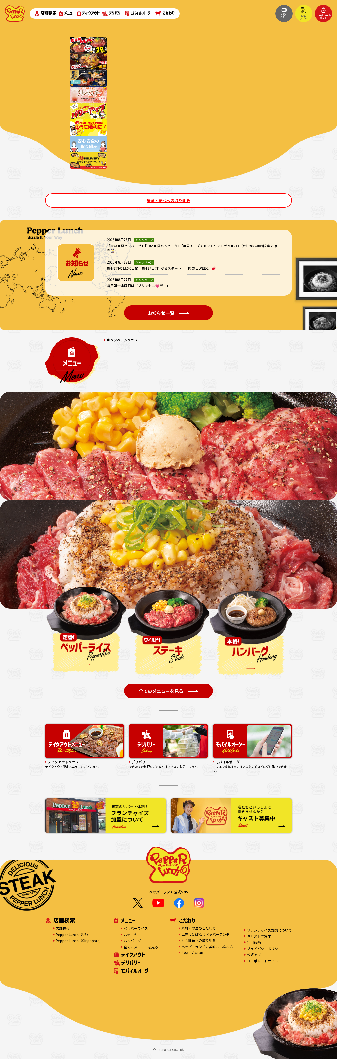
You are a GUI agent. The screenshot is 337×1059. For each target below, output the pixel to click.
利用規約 (254, 942)
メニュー (69, 13)
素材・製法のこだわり (198, 928)
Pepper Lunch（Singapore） (79, 940)
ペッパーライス (136, 928)
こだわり (169, 13)
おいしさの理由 (193, 952)
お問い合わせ (284, 15)
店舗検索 (48, 13)
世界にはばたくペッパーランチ (205, 934)
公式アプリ (303, 17)
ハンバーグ (132, 940)
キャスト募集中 (259, 936)
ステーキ (130, 934)
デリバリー (116, 13)
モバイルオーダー (141, 13)
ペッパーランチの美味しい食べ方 (207, 946)
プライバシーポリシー (264, 948)
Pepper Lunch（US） (73, 934)
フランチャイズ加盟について (269, 930)
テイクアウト (91, 13)
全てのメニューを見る (141, 946)
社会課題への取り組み (198, 940)
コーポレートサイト (323, 16)
